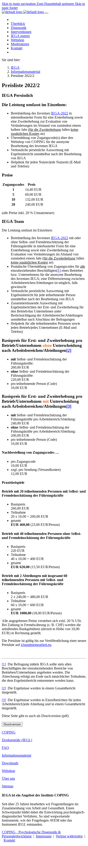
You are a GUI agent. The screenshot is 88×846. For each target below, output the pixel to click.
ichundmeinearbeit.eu (36, 645)
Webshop (8, 771)
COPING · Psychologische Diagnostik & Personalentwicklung (31, 834)
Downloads (10, 763)
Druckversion (12, 724)
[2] (68, 350)
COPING (9, 732)
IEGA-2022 (59, 113)
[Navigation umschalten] (46, 13)
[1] (59, 270)
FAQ (5, 748)
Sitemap (7, 786)
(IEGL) (17, 740)
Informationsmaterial (16, 755)
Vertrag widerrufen (69, 836)
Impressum (43, 836)
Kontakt (9, 840)
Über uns (8, 778)
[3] (68, 406)
